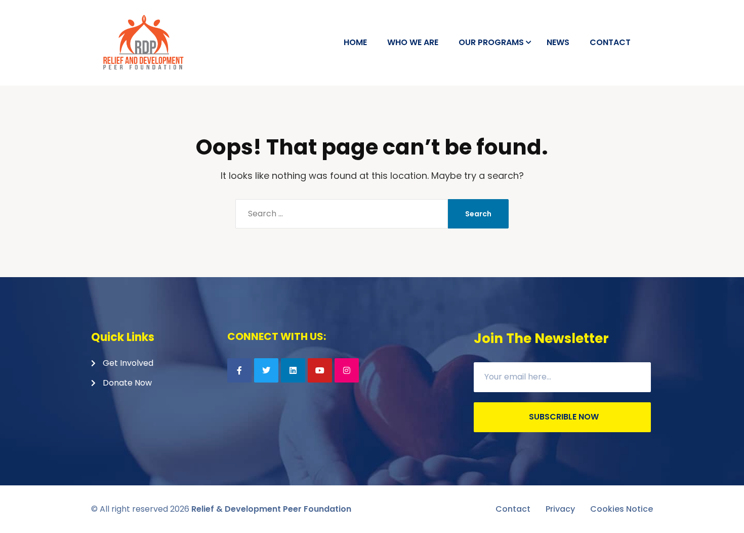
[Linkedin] (293, 370)
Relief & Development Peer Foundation (271, 509)
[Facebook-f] (239, 370)
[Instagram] (347, 370)
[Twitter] (266, 370)
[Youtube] (320, 370)
